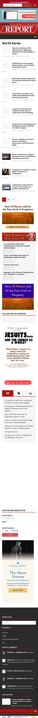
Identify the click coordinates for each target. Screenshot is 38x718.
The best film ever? (11, 265)
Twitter (4, 636)
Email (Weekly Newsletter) (10, 639)
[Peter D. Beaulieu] (3, 672)
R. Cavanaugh (31, 191)
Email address (7, 515)
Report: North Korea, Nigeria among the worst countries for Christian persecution (24, 156)
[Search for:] (19, 623)
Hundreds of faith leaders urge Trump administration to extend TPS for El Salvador (18, 662)
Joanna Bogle (9, 276)
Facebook (5, 633)
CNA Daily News (19, 147)
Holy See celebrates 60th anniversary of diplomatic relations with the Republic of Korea (23, 51)
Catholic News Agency (23, 56)
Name (4, 522)
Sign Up (27, 5)
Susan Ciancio (9, 250)
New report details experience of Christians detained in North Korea (24, 80)
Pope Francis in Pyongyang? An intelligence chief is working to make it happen (24, 126)
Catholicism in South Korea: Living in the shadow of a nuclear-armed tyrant (22, 187)
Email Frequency (8, 528)
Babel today (30, 652)
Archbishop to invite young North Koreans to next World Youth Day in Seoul (23, 65)
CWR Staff (8, 259)
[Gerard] (3, 687)
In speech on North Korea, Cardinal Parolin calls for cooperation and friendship (22, 111)
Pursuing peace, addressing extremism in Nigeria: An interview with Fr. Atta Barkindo (19, 408)
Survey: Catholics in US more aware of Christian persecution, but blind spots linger (23, 142)
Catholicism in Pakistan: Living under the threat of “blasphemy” (23, 171)
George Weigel (9, 267)
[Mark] (3, 661)
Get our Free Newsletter (19, 2)
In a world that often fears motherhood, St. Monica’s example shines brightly (17, 246)
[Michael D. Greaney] (3, 653)
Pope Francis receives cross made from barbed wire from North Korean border (23, 95)
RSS (3, 642)
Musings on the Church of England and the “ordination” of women (18, 273)
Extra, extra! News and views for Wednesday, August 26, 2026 (16, 256)
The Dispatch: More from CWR (19, 237)
